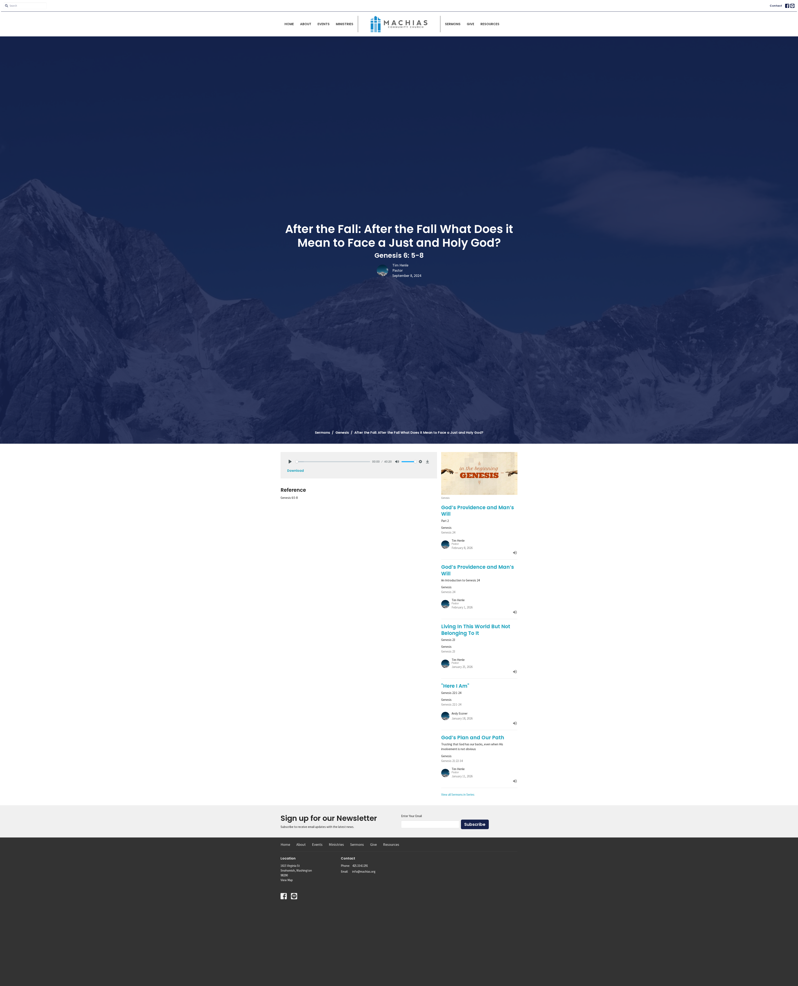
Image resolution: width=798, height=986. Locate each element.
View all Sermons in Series (457, 794)
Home (289, 24)
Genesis (342, 432)
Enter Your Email (411, 816)
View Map (287, 880)
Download (295, 470)
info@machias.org (364, 871)
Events (324, 24)
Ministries (344, 24)
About (305, 24)
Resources (489, 24)
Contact (776, 6)
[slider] (333, 462)
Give (470, 24)
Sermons (453, 24)
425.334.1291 (360, 866)
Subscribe (474, 824)
